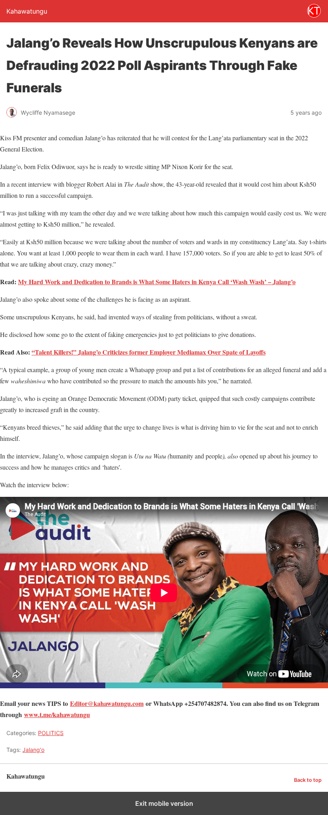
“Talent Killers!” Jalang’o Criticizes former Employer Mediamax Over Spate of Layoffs (149, 352)
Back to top (308, 780)
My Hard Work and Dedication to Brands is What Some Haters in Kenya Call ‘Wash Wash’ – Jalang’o (157, 281)
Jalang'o (33, 749)
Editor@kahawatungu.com (107, 703)
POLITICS (51, 732)
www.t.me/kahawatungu (57, 714)
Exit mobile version (164, 803)
